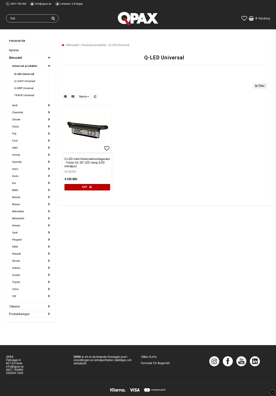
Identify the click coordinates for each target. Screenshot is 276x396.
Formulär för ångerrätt (155, 363)
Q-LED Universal (24, 74)
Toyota (16, 282)
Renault (16, 253)
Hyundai (17, 161)
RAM (15, 246)
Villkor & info (149, 356)
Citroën (16, 119)
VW (14, 296)
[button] (244, 18)
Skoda (16, 260)
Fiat (14, 133)
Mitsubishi (18, 218)
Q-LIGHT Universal (24, 81)
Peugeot (17, 239)
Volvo (15, 289)
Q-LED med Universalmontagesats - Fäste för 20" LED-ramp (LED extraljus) (87, 162)
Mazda (16, 197)
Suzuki (16, 274)
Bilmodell (15, 57)
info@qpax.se (15, 366)
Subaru (16, 267)
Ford (15, 140)
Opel (15, 232)
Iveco (15, 168)
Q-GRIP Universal (24, 88)
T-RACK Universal (24, 95)
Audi (15, 105)
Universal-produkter (25, 65)
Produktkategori (19, 314)
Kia (14, 183)
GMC (15, 147)
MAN (15, 190)
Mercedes (18, 211)
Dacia (15, 126)
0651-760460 (14, 369)
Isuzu (15, 176)
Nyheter (14, 50)
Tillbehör (14, 306)
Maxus (16, 204)
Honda (16, 154)
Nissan (16, 225)
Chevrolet (17, 112)
